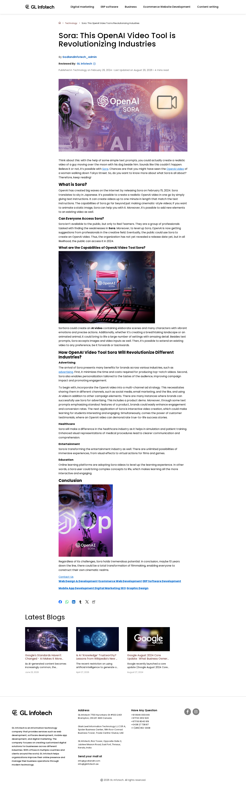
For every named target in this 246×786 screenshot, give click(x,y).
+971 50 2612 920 (140, 718)
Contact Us (66, 577)
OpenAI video (175, 169)
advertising (66, 372)
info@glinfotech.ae (88, 764)
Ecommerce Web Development (120, 581)
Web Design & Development (78, 581)
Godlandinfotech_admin (79, 57)
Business (131, 7)
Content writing (207, 7)
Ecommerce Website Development (166, 7)
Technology (71, 23)
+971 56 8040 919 (140, 721)
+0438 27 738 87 (140, 724)
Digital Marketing (107, 588)
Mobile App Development (77, 588)
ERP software (109, 7)
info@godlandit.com (89, 760)
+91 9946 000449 (140, 714)
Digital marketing (82, 7)
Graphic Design (137, 588)
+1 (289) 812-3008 (140, 727)
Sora (105, 169)
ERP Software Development (162, 581)
